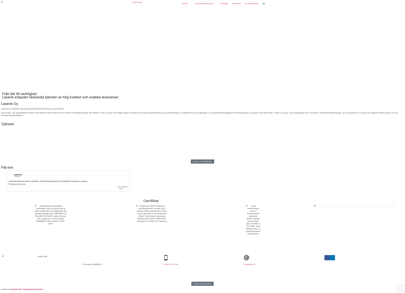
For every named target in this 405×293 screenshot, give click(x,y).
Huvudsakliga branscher (204, 3)
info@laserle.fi (249, 264)
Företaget (224, 3)
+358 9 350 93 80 (170, 264)
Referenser (236, 3)
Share (120, 188)
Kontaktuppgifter (252, 3)
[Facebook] (327, 257)
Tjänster (185, 3)
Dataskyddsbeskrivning (33, 289)
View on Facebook (123, 186)
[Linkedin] (332, 257)
